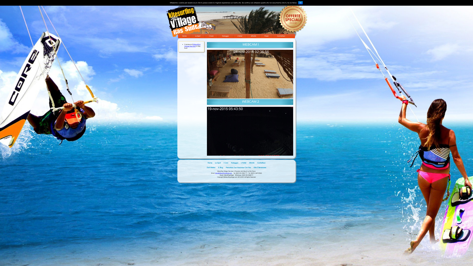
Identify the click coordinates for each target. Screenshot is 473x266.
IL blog (220, 167)
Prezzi (267, 36)
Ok (300, 3)
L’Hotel (239, 36)
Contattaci (281, 36)
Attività (253, 36)
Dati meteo (211, 167)
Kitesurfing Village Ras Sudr (192, 45)
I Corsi (211, 36)
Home (184, 36)
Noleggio (225, 36)
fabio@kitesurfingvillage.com (223, 173)
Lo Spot (197, 36)
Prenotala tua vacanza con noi (238, 167)
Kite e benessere (260, 167)
